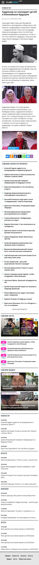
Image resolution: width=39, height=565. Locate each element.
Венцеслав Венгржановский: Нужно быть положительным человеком (18, 250)
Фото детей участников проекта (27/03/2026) (17, 536)
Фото (3, 522)
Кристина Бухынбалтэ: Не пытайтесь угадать (19, 188)
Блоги (4, 453)
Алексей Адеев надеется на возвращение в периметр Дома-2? (18, 169)
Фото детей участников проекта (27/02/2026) (17, 542)
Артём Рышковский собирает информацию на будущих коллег (17, 182)
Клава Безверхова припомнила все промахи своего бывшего (18, 244)
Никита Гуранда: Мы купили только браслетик (18, 495)
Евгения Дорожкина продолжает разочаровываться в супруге (17, 213)
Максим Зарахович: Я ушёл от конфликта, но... (18, 511)
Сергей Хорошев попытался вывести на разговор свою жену (20, 256)
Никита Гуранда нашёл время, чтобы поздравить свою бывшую (19, 275)
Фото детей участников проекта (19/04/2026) (17, 529)
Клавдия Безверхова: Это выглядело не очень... (19, 518)
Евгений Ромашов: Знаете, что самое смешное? (18, 484)
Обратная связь (25, 559)
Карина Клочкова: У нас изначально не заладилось (19, 225)
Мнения (4, 489)
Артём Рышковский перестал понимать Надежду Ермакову (20, 288)
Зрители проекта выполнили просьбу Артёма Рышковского (19, 231)
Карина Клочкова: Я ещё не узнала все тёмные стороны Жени (19, 175)
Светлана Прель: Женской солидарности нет (20, 281)
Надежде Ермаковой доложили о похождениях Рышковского (17, 194)
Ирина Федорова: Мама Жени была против (18, 238)
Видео (9, 559)
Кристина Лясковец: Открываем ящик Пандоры (19, 207)
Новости (6, 8)
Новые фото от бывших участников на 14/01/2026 (19, 549)
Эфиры (8, 556)
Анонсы (23, 556)
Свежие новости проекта (14, 164)
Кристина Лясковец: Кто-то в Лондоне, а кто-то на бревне (20, 304)
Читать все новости (19, 309)
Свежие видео (8, 370)
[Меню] (3, 2)
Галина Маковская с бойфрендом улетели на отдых (17, 219)
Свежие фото (7, 316)
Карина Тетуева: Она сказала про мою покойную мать (19, 476)
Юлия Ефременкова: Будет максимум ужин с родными (19, 294)
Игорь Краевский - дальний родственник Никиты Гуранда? (16, 263)
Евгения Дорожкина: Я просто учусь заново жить (18, 269)
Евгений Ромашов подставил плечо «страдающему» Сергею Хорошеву (18, 200)
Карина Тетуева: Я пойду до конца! (18, 299)
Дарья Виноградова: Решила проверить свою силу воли (18, 468)
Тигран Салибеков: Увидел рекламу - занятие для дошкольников (19, 503)
